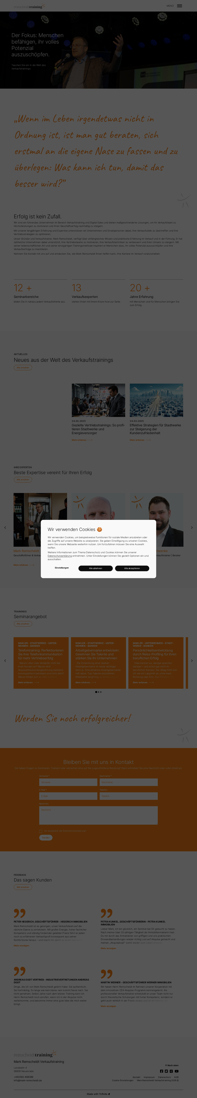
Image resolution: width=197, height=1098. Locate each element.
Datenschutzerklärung (60, 555)
